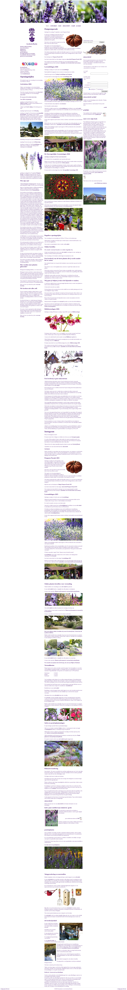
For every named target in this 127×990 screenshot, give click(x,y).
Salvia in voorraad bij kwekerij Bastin (55, 733)
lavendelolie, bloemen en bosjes (27, 54)
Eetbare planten (65, 162)
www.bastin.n (63, 103)
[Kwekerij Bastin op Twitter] (26, 65)
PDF (78, 818)
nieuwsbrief (66, 26)
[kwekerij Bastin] (32, 28)
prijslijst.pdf (98, 114)
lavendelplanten (63, 505)
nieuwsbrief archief (89, 97)
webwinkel (53, 26)
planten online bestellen (26, 46)
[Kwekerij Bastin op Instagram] (23, 65)
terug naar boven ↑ (5, 988)
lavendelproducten (55, 117)
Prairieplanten (49, 729)
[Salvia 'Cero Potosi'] (76, 720)
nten (66, 108)
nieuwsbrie (39, 92)
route (59, 26)
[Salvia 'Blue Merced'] (50, 720)
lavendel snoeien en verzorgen (27, 53)
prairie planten (24, 52)
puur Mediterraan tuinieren (101, 183)
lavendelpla (62, 108)
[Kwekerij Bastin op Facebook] (29, 65)
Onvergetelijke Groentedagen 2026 (70, 170)
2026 (75, 343)
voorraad (48, 697)
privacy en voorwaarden (26, 56)
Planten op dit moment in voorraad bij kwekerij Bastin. (67, 660)
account (78, 26)
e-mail (73, 26)
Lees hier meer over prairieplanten (52, 844)
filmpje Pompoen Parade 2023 (65, 484)
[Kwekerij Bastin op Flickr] (35, 65)
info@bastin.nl (26, 73)
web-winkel (66, 244)
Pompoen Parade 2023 (57, 57)
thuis (47, 26)
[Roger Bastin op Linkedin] (32, 65)
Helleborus (23, 49)
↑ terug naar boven (122, 988)
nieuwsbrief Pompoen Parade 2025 (74, 59)
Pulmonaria (23, 50)
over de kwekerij (24, 48)
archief (105, 107)
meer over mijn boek (90, 119)
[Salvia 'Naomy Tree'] (63, 720)
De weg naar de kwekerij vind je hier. (28, 97)
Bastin (76, 444)
